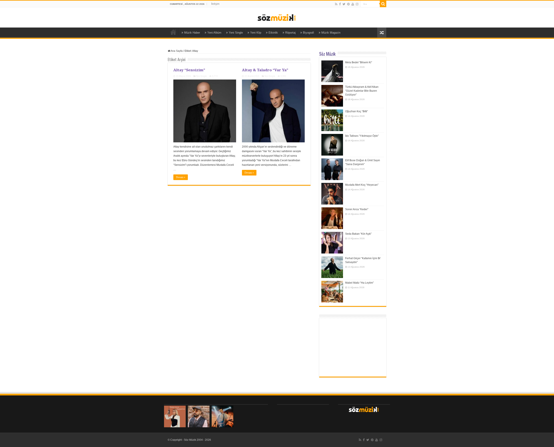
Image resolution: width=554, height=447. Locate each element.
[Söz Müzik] (277, 17)
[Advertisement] (352, 347)
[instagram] (357, 4)
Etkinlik (273, 32)
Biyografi (308, 32)
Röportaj (290, 32)
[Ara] (383, 4)
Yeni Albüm (214, 32)
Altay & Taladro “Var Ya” (265, 69)
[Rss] (336, 4)
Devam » (180, 177)
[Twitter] (344, 4)
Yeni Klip (255, 32)
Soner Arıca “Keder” (356, 209)
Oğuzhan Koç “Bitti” (356, 111)
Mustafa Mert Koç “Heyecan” (361, 184)
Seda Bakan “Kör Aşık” (358, 233)
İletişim (215, 3)
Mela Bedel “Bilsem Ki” (358, 62)
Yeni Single (236, 32)
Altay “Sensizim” (189, 69)
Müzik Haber (192, 32)
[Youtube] (352, 4)
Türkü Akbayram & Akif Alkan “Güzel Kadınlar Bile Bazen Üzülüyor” (361, 90)
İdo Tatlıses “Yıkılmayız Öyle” (362, 135)
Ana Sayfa (173, 32)
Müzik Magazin (330, 32)
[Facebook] (340, 4)
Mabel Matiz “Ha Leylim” (359, 282)
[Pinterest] (348, 4)
